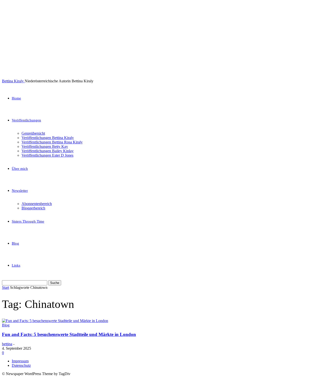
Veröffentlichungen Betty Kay (45, 146)
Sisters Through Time (28, 221)
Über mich (20, 169)
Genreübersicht (33, 133)
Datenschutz (21, 365)
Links (16, 265)
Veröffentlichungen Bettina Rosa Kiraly (52, 142)
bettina (7, 344)
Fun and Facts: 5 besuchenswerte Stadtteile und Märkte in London (69, 334)
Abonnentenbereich (37, 204)
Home (16, 98)
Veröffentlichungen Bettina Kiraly (48, 138)
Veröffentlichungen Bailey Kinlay (48, 151)
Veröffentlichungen (26, 120)
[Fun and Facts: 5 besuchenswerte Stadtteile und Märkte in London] (55, 321)
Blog (15, 243)
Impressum (20, 361)
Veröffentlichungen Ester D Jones (47, 155)
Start (5, 287)
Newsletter (20, 191)
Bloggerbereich (33, 208)
